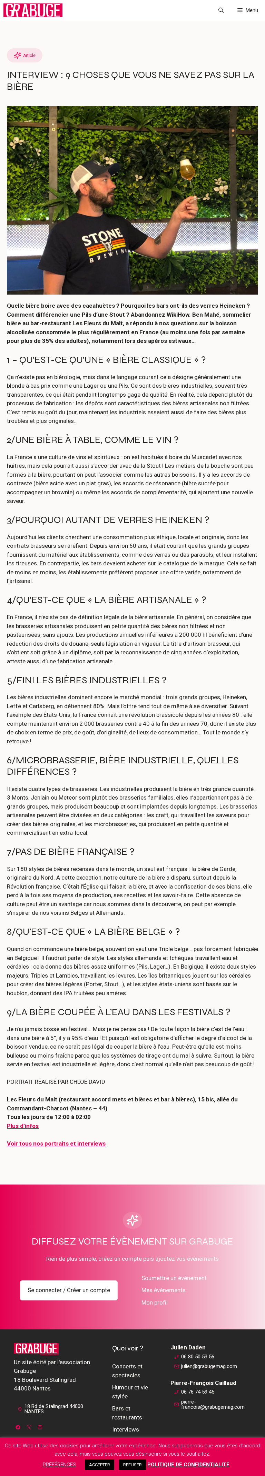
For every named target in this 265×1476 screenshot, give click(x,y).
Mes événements (163, 1290)
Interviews (125, 1429)
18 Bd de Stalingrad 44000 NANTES (53, 1409)
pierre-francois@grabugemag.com (213, 1404)
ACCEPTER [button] (99, 1464)
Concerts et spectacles (127, 1371)
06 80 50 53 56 (197, 1357)
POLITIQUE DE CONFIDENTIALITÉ (188, 1465)
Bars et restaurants (127, 1413)
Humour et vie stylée (130, 1392)
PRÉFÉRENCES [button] (59, 1465)
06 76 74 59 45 (197, 1392)
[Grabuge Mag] (32, 10)
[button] (221, 10)
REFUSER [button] (132, 1464)
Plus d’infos (23, 1125)
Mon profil (154, 1302)
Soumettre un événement (174, 1278)
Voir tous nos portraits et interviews (56, 1143)
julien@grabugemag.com (209, 1366)
